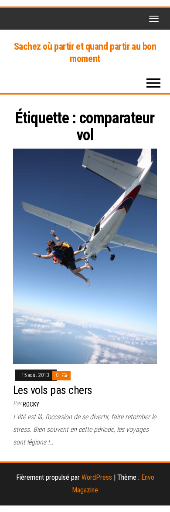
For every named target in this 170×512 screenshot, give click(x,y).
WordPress (97, 477)
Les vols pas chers (52, 390)
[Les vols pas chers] (85, 256)
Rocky (31, 404)
